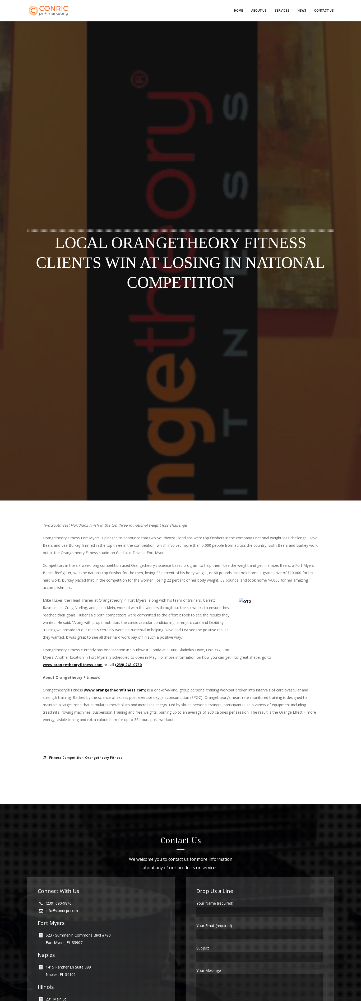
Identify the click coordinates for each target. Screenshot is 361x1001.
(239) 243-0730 (128, 664)
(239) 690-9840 (59, 903)
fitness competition (66, 757)
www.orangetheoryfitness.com (73, 664)
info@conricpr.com (62, 910)
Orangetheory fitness (103, 757)
